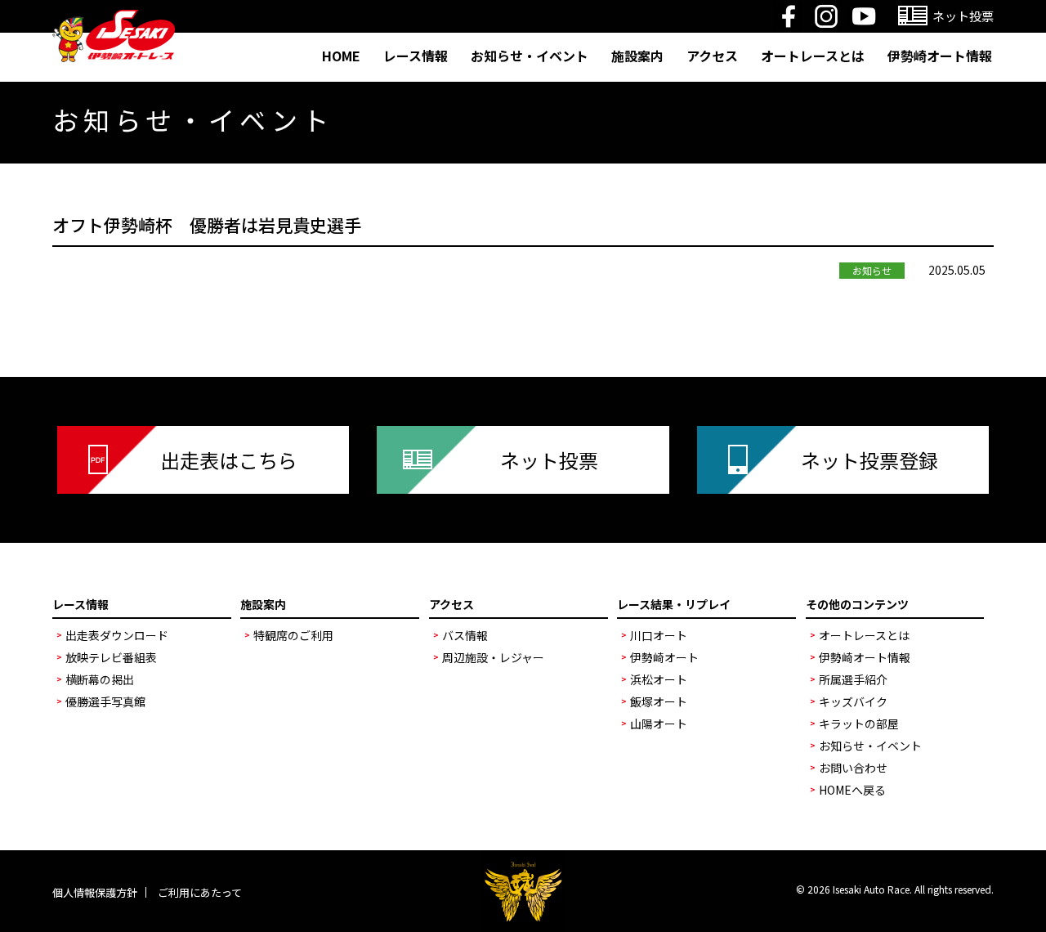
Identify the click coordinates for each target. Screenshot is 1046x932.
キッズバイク (853, 701)
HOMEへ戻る (852, 790)
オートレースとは (813, 55)
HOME (341, 55)
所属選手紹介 (853, 679)
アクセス (712, 55)
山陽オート (658, 723)
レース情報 (415, 55)
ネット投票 (549, 460)
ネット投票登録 (869, 460)
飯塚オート (658, 701)
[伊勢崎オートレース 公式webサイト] (113, 19)
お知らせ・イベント (529, 55)
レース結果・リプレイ (674, 604)
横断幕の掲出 (99, 679)
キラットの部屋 (859, 723)
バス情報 (465, 635)
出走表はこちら (228, 460)
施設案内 (637, 55)
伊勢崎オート (664, 657)
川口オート (658, 635)
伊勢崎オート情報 (939, 55)
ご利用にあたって (200, 892)
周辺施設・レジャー (493, 657)
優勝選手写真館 (105, 701)
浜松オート (658, 679)
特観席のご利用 (293, 635)
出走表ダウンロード (116, 635)
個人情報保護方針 (94, 892)
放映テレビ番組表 (111, 657)
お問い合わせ (853, 767)
